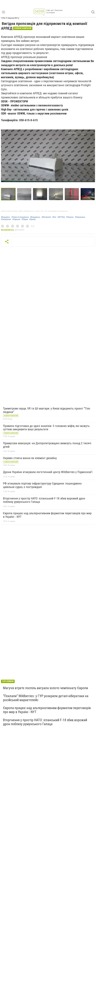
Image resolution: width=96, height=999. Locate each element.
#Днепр (32, 219)
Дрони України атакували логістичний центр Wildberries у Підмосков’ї (47, 472)
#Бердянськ (35, 217)
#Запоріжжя (6, 219)
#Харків (25, 219)
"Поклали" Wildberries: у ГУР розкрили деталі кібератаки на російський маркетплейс (45, 698)
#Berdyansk (46, 217)
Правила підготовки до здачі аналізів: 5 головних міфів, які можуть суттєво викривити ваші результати (46, 427)
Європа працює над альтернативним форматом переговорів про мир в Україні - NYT (47, 515)
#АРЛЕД (61, 217)
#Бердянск (5, 217)
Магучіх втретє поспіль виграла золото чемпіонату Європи (45, 688)
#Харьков (16, 219)
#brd (54, 217)
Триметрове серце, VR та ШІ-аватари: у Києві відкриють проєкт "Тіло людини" (46, 410)
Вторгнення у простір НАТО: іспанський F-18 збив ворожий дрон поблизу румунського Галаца (44, 500)
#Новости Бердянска (20, 217)
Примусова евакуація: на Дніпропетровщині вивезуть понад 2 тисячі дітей (47, 445)
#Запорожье (80, 217)
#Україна (70, 217)
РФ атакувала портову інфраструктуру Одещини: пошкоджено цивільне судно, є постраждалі (42, 485)
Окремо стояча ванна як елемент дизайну (30, 458)
